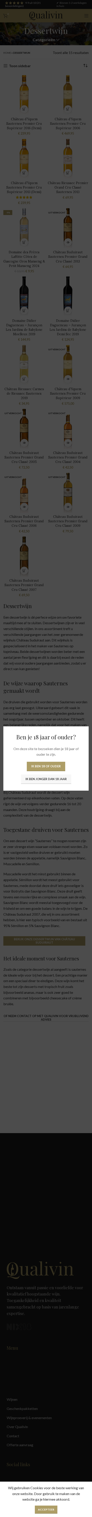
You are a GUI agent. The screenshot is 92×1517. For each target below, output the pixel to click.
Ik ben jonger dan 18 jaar (46, 779)
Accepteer (46, 1509)
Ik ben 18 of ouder (46, 766)
